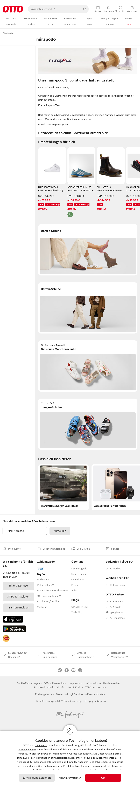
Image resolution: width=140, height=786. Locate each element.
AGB (46, 683)
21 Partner (41, 745)
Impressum (76, 683)
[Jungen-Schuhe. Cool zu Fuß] (87, 424)
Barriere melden (19, 607)
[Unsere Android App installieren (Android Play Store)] (14, 628)
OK (103, 777)
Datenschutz (59, 683)
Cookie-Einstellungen (28, 683)
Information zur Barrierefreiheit (103, 683)
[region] (70, 758)
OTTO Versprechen (95, 687)
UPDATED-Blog (79, 607)
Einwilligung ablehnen (37, 777)
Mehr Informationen (70, 777)
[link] (6, 638)
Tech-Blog (76, 612)
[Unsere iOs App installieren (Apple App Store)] (13, 619)
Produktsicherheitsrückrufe (49, 687)
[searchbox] (54, 9)
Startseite (8, 33)
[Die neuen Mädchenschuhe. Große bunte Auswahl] (87, 366)
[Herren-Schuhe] (87, 308)
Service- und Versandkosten (89, 694)
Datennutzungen (27, 749)
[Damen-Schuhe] (87, 249)
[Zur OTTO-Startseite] (13, 9)
